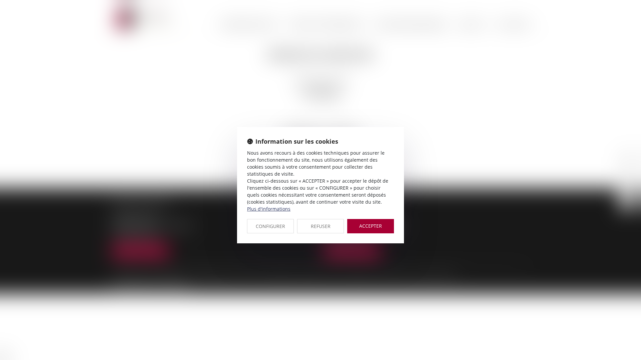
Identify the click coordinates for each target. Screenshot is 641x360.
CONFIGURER (270, 226)
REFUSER (321, 226)
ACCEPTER (370, 226)
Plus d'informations (268, 209)
